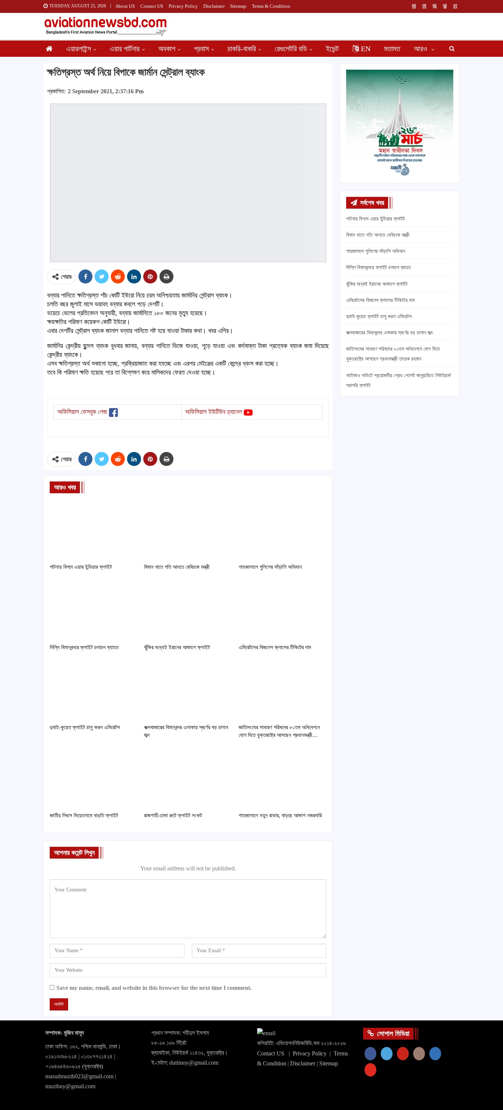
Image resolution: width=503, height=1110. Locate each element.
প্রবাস (201, 49)
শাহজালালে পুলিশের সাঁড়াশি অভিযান (375, 251)
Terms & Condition (271, 6)
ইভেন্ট (332, 49)
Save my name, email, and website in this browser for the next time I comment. (154, 988)
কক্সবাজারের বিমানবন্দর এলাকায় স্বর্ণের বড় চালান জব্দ (389, 332)
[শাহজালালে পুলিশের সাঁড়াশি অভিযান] (282, 529)
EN (365, 49)
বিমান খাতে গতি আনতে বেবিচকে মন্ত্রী (377, 235)
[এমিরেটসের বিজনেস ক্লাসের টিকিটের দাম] (282, 609)
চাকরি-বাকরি (242, 49)
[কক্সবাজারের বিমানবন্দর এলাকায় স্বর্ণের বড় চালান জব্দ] (188, 689)
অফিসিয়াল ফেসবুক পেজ (82, 411)
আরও (421, 49)
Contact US (151, 6)
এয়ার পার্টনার (125, 49)
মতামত (392, 49)
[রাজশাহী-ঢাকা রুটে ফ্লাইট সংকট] (188, 777)
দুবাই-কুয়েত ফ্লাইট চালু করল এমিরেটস (379, 316)
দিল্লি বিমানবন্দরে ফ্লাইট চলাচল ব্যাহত (378, 267)
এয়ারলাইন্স (78, 49)
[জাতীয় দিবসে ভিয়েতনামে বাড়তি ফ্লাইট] (93, 777)
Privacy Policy (183, 6)
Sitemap (238, 6)
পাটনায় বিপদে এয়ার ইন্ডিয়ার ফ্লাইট (375, 219)
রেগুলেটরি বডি (291, 49)
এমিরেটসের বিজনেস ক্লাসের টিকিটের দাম (380, 300)
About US (125, 6)
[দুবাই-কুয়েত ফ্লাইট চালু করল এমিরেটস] (93, 689)
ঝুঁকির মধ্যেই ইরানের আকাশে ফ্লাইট (377, 284)
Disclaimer (214, 6)
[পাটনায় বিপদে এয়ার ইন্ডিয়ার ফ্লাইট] (93, 529)
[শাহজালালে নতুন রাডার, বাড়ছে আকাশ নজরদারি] (282, 777)
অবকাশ (166, 49)
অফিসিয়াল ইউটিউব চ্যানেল (213, 411)
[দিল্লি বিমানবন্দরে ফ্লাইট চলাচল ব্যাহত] (93, 609)
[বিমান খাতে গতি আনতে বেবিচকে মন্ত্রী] (188, 529)
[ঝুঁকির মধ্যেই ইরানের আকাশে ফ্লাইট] (188, 609)
